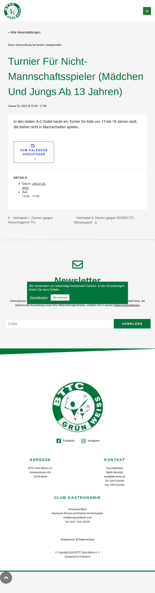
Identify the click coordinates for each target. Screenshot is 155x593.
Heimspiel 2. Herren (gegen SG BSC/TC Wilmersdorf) (104, 220)
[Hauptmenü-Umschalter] (147, 11)
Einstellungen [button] (39, 297)
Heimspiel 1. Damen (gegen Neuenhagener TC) (30, 219)
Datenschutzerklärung (126, 305)
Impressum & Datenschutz (77, 539)
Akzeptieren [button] (60, 297)
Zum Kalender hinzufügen (34, 152)
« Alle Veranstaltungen (24, 32)
